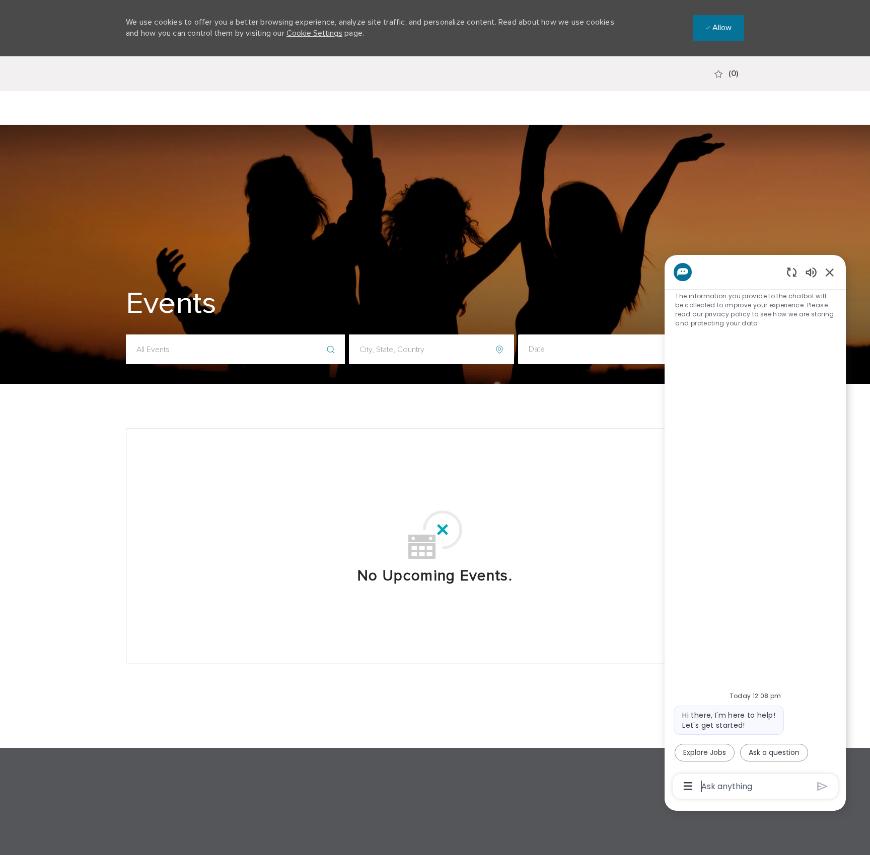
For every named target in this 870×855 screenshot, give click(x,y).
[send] (822, 786)
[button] (601, 349)
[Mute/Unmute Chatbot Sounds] (811, 272)
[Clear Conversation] (791, 272)
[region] (755, 528)
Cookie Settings (314, 33)
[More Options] (688, 786)
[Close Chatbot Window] (829, 272)
